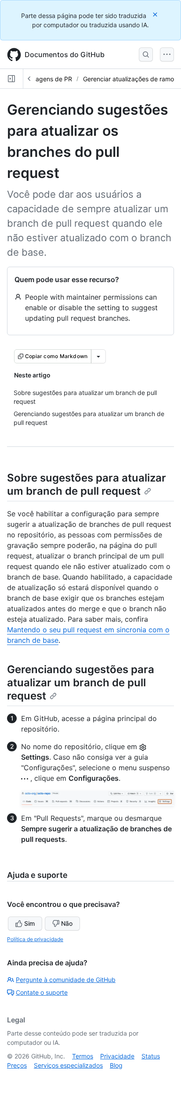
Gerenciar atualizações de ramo (128, 79)
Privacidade (117, 1056)
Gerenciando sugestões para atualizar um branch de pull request (80, 682)
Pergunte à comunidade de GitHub (66, 979)
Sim (29, 923)
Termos (82, 1056)
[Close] (156, 14)
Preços (17, 1065)
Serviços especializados (68, 1065)
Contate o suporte (42, 992)
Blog (116, 1065)
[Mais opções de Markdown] (98, 356)
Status (150, 1056)
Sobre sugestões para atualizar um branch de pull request (86, 484)
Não (66, 923)
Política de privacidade (35, 939)
